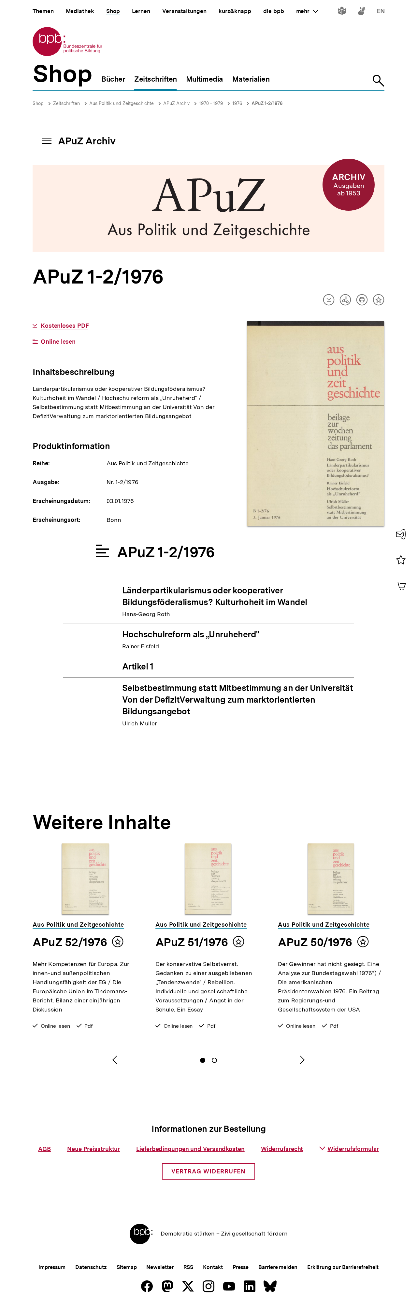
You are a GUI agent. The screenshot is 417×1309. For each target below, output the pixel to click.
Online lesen (58, 341)
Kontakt (213, 1267)
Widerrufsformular (353, 1148)
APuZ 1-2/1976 (267, 103)
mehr (307, 11)
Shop (38, 103)
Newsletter (159, 1267)
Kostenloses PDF (64, 325)
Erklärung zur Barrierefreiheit (343, 1267)
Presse (241, 1267)
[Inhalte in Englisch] (380, 12)
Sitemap (127, 1267)
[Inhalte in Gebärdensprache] (361, 12)
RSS (188, 1267)
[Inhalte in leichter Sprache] (342, 12)
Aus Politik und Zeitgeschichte (121, 103)
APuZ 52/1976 (70, 942)
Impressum (51, 1267)
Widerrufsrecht (282, 1148)
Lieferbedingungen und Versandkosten (190, 1148)
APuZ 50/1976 (315, 942)
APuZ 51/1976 (191, 942)
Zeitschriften (66, 103)
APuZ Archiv (176, 103)
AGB (44, 1148)
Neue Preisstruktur (93, 1148)
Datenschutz (91, 1267)
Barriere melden (277, 1267)
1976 (237, 103)
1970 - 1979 (211, 103)
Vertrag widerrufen (208, 1171)
